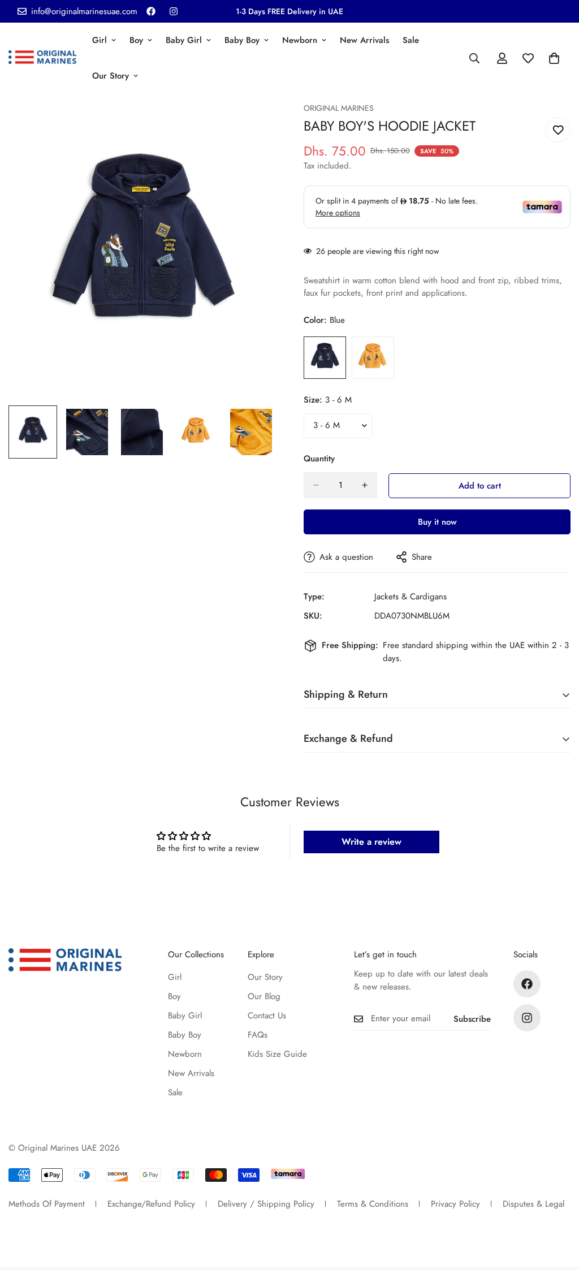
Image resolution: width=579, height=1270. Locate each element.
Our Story (110, 76)
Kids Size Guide (277, 1054)
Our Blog (264, 996)
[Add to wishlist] (558, 129)
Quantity (319, 458)
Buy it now (437, 522)
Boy (136, 40)
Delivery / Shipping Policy (266, 1204)
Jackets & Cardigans (410, 596)
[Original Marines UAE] (42, 58)
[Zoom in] (251, 126)
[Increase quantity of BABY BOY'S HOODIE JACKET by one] (365, 485)
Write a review (371, 841)
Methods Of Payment (46, 1204)
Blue (325, 357)
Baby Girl (184, 40)
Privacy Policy (455, 1204)
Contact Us (267, 1015)
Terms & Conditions (372, 1204)
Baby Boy (242, 40)
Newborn (299, 40)
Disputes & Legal (533, 1204)
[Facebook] (150, 11)
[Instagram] (173, 11)
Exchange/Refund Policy (151, 1204)
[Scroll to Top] (557, 1208)
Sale (411, 40)
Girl (99, 40)
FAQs (257, 1035)
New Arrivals (364, 40)
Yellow (373, 357)
